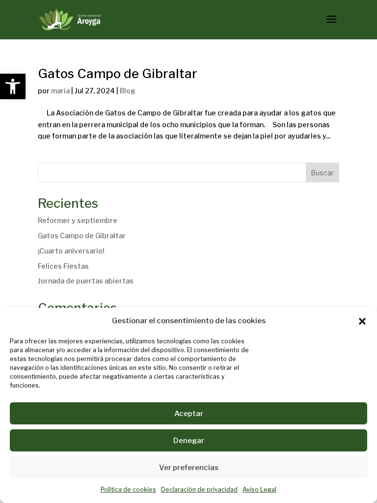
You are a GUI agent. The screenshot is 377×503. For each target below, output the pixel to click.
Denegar (188, 440)
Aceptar (188, 413)
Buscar (322, 172)
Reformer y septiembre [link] (77, 220)
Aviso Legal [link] (259, 489)
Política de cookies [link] (128, 489)
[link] (13, 86)
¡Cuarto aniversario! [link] (71, 251)
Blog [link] (127, 90)
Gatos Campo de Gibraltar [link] (117, 73)
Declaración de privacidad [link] (199, 489)
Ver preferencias (188, 467)
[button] (362, 321)
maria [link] (60, 90)
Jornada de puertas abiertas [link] (86, 281)
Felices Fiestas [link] (63, 266)
